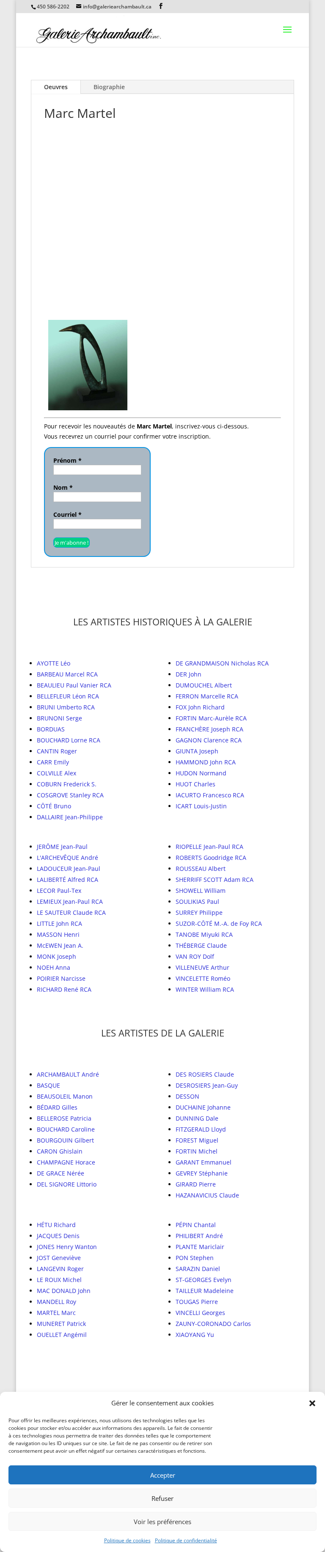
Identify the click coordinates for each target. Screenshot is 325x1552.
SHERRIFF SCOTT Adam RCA (214, 880)
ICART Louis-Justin (201, 806)
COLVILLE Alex (56, 773)
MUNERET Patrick (61, 1324)
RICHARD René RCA (64, 989)
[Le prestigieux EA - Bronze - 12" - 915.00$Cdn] (194, 169)
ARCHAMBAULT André (68, 1074)
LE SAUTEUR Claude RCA (71, 912)
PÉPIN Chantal (196, 1225)
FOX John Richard (200, 707)
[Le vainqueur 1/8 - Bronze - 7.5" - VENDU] (251, 169)
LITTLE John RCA (59, 923)
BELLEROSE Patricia (64, 1118)
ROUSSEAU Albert (201, 869)
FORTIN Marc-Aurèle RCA (211, 718)
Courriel (67, 514)
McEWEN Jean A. (60, 945)
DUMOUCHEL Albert (204, 685)
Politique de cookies (127, 1540)
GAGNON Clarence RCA (209, 740)
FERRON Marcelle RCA (207, 696)
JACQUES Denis (58, 1236)
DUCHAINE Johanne (203, 1107)
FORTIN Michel (197, 1151)
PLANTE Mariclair (200, 1247)
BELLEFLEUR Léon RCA (68, 696)
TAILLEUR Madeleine (205, 1291)
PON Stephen (195, 1258)
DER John (188, 674)
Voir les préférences (162, 1521)
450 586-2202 (53, 6)
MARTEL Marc (56, 1313)
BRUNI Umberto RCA (66, 707)
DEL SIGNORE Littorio (66, 1184)
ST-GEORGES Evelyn (203, 1280)
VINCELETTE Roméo (203, 978)
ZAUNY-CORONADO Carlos (213, 1324)
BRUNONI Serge (59, 718)
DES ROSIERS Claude (205, 1074)
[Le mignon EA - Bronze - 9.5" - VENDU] (207, 264)
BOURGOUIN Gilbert (65, 1140)
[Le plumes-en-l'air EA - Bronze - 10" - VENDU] (91, 264)
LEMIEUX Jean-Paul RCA (70, 901)
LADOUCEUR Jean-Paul (68, 869)
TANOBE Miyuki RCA (204, 934)
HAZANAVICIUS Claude (207, 1195)
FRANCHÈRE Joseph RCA (209, 729)
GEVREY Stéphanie (202, 1173)
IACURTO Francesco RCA (210, 795)
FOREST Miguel (197, 1140)
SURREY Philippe (199, 912)
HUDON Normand (201, 773)
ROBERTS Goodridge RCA (211, 858)
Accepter (162, 1475)
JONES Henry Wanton (67, 1247)
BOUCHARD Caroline (66, 1129)
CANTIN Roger (57, 751)
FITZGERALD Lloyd (201, 1129)
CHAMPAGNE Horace (66, 1162)
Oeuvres (56, 87)
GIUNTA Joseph (197, 751)
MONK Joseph (56, 956)
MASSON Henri (58, 934)
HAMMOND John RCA (206, 762)
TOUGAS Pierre (197, 1302)
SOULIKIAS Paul (197, 901)
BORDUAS (51, 729)
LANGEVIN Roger (60, 1269)
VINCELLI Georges (200, 1313)
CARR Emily (53, 762)
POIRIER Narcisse (61, 978)
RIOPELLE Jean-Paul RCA (209, 847)
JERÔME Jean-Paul (62, 847)
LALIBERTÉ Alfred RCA (67, 880)
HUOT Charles (195, 784)
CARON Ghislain (60, 1151)
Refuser (162, 1498)
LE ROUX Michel (59, 1280)
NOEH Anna (53, 967)
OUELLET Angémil (62, 1335)
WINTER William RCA (205, 989)
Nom (63, 487)
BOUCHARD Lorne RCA (68, 740)
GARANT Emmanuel (203, 1162)
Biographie (109, 87)
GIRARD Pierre (196, 1184)
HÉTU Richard (56, 1225)
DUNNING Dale (197, 1118)
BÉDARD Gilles (57, 1107)
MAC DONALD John (64, 1291)
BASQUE (48, 1085)
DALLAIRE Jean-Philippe (70, 817)
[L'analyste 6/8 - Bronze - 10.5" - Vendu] (87, 365)
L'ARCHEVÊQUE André (67, 858)
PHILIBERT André (199, 1236)
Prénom (67, 460)
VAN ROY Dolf (195, 956)
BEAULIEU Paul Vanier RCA (74, 685)
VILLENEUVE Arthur (202, 967)
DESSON (187, 1096)
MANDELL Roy (56, 1302)
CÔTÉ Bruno (54, 806)
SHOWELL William (201, 890)
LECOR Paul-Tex (59, 890)
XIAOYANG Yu (195, 1335)
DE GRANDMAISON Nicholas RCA (222, 663)
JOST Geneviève (59, 1258)
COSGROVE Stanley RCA (70, 795)
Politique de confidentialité (186, 1540)
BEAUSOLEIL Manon (65, 1096)
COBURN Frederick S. (66, 784)
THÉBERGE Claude (201, 945)
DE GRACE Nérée (60, 1173)
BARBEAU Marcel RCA (67, 674)
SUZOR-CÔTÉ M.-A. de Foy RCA (219, 923)
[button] (312, 1403)
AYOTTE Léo (53, 663)
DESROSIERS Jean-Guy (207, 1085)
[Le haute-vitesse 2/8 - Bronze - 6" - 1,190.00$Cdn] (106, 169)
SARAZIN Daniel (198, 1269)
